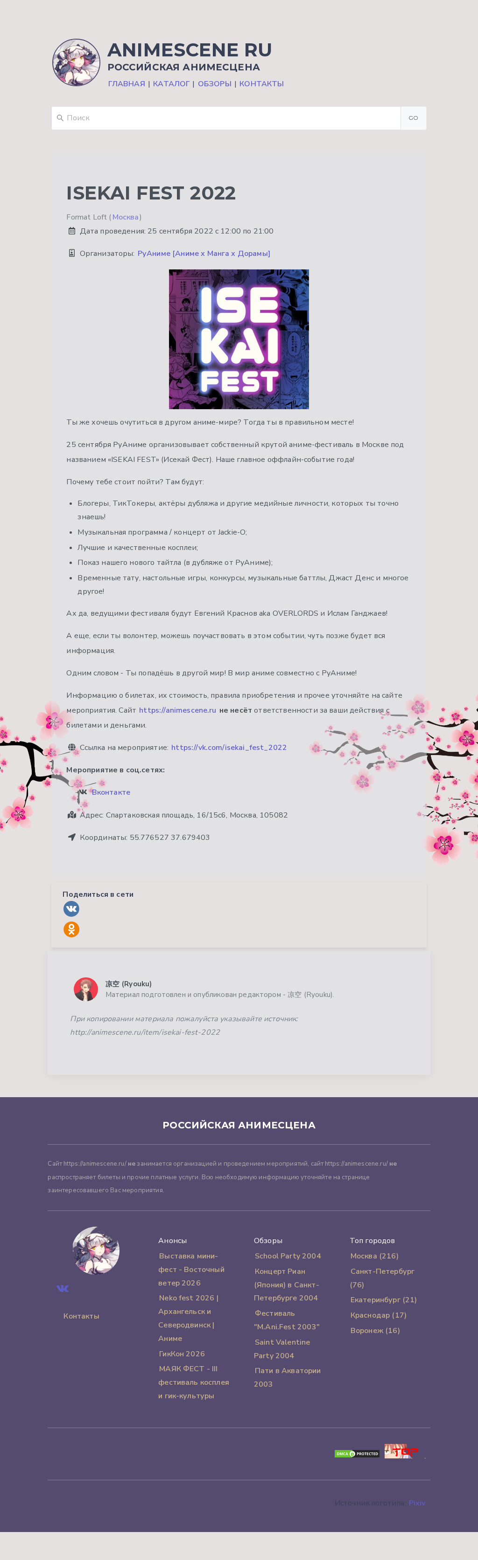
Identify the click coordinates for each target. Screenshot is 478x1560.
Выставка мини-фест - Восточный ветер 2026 (191, 1269)
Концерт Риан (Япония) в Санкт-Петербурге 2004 (286, 1285)
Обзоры (215, 84)
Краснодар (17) (379, 1315)
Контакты (261, 84)
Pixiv (417, 1503)
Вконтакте (111, 792)
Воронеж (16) (375, 1331)
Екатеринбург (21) (384, 1300)
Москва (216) (375, 1256)
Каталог (171, 84)
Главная (126, 84)
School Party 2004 (288, 1256)
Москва (125, 217)
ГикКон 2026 (182, 1354)
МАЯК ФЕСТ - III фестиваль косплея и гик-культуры (193, 1382)
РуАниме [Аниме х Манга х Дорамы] (204, 253)
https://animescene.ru (177, 710)
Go (413, 117)
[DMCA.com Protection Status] (357, 1456)
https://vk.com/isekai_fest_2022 (229, 747)
